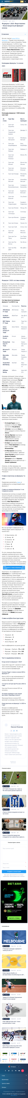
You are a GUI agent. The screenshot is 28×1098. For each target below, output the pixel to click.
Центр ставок (6, 1083)
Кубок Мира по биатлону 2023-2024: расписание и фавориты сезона (12, 1046)
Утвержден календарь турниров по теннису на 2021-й (12, 949)
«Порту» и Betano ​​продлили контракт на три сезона (13, 813)
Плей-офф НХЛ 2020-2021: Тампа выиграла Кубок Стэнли (11, 1022)
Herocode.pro (14, 1095)
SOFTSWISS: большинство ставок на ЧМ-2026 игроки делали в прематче (12, 789)
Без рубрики (6, 970)
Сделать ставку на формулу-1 (14, 567)
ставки (19, 482)
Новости (10, 4)
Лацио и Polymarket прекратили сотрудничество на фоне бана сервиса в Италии (13, 836)
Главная (3, 4)
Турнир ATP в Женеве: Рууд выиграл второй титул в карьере (12, 998)
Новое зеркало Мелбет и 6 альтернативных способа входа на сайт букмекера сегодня (13, 974)
